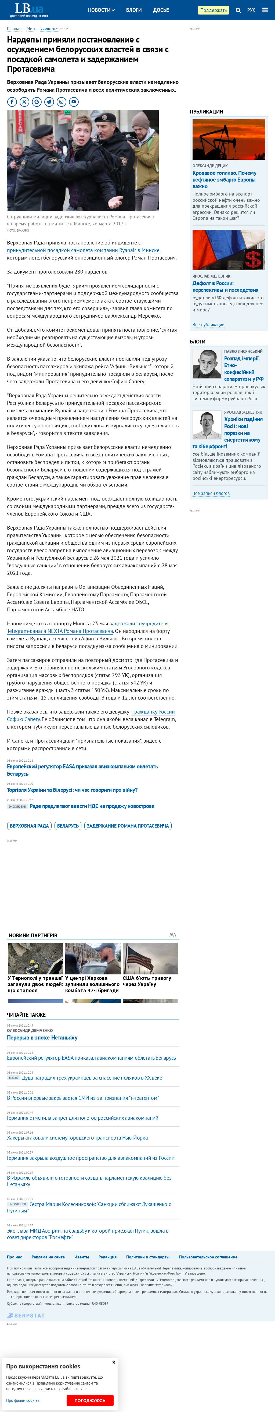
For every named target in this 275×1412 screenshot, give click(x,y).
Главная (14, 28)
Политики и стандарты (147, 1257)
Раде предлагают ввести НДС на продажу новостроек (81, 806)
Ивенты (81, 1257)
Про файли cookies (22, 1400)
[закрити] (113, 1362)
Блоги (134, 10)
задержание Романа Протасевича (128, 826)
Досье (161, 10)
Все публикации (209, 325)
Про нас (14, 1257)
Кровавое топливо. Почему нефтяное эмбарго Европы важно (224, 179)
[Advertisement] (93, 881)
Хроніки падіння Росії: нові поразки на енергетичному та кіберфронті (228, 433)
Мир (31, 28)
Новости (99, 10)
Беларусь (68, 826)
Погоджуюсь (90, 1400)
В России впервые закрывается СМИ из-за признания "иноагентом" (83, 1097)
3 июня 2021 (49, 29)
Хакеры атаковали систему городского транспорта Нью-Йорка (77, 1137)
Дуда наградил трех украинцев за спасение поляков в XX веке (85, 1077)
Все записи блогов (211, 493)
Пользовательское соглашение (208, 1257)
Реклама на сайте (48, 1257)
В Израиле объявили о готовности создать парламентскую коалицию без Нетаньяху (89, 1181)
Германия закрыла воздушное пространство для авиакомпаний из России (91, 1157)
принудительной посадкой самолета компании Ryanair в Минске (83, 250)
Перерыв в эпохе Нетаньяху (42, 1037)
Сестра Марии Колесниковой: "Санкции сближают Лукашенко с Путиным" (89, 1207)
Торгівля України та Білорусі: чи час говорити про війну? (72, 789)
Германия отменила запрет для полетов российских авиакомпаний (82, 1117)
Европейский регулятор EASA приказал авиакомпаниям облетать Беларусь (82, 770)
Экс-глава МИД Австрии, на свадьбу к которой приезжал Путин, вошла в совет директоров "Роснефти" (88, 1234)
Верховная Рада (29, 826)
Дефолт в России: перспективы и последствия (226, 286)
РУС (251, 10)
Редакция (108, 1257)
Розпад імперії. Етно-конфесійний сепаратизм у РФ (244, 368)
